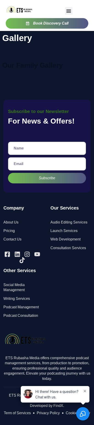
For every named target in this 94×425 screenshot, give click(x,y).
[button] (69, 11)
